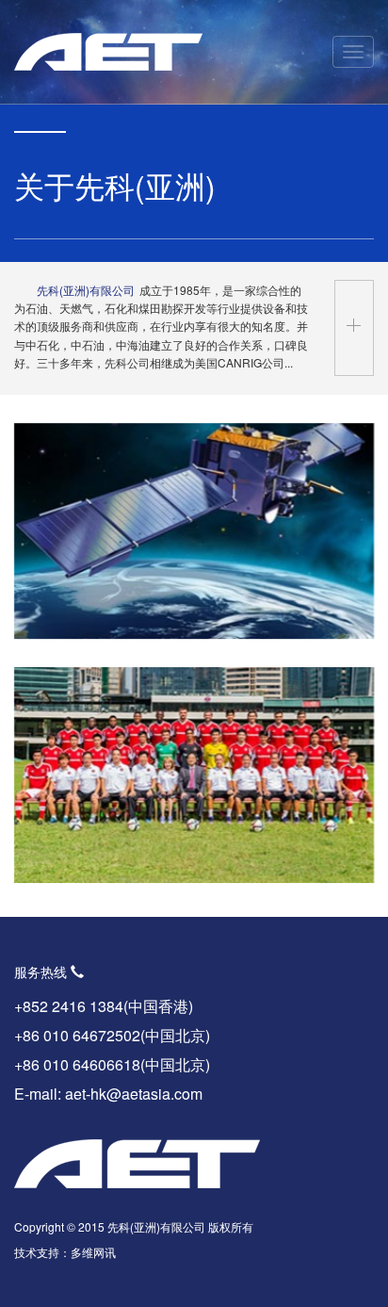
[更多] (354, 328)
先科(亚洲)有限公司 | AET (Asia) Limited (108, 52)
